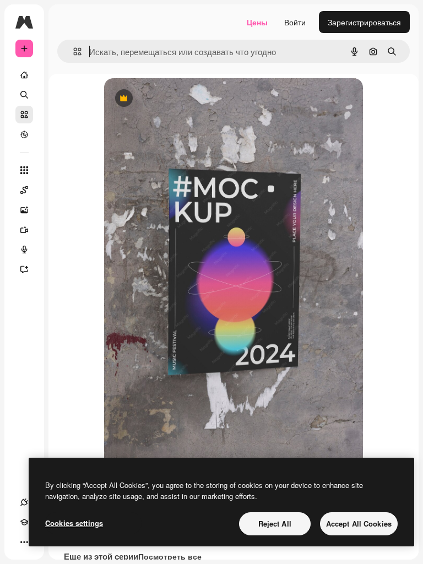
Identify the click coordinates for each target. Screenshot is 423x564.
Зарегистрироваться (364, 22)
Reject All (274, 523)
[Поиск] (24, 95)
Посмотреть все (170, 556)
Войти (295, 22)
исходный (178, 99)
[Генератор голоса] (24, 249)
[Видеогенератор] (24, 229)
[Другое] (24, 542)
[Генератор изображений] (24, 210)
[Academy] (24, 522)
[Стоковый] (24, 114)
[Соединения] (24, 502)
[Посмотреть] (24, 134)
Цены (257, 22)
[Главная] (24, 75)
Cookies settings (74, 523)
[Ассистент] (24, 269)
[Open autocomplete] (73, 51)
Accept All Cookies (359, 523)
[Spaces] (24, 190)
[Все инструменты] (24, 170)
